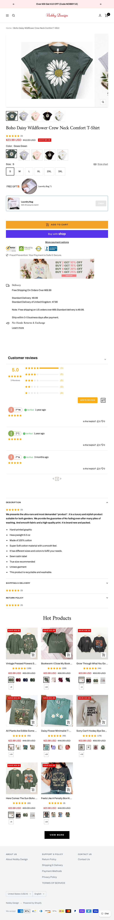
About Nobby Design (17, 859)
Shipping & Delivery (18, 583)
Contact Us (84, 859)
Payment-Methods (52, 871)
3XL (60, 171)
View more (57, 835)
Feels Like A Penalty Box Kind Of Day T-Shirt (57, 798)
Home (9, 28)
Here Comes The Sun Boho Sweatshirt (22, 798)
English (38, 894)
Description (13, 502)
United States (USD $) (18, 894)
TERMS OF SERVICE (53, 883)
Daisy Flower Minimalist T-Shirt (57, 731)
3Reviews (15, 380)
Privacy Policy (49, 877)
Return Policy (14, 598)
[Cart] (106, 15)
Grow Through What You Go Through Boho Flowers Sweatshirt (92, 663)
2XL (49, 171)
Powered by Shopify (32, 903)
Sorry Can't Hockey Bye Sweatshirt (92, 731)
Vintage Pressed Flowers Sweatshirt (22, 663)
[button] (53, 479)
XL (38, 171)
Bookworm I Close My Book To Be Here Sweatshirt (57, 663)
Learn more (18, 328)
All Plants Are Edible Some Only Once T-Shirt (22, 731)
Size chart (103, 164)
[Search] (13, 15)
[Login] (100, 15)
